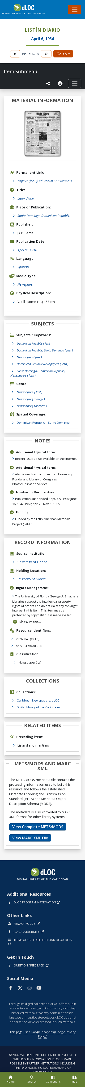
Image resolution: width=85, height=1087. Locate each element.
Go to (61, 54)
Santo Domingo (59, 422)
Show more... (30, 621)
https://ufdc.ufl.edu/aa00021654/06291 (44, 181)
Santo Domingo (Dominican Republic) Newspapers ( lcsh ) (37, 373)
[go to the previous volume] (15, 53)
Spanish (23, 267)
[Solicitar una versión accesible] (61, 83)
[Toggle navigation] (74, 9)
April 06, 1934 (26, 250)
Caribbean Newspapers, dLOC (38, 700)
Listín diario (25, 198)
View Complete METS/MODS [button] (37, 826)
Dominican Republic (31, 422)
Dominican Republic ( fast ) (34, 343)
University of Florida (32, 562)
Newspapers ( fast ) (29, 357)
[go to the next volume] (46, 53)
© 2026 (42, 1063)
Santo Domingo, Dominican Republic (43, 215)
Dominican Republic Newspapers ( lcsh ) (42, 364)
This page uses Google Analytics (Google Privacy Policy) (43, 1034)
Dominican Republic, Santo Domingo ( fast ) (45, 350)
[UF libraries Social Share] (48, 83)
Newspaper (25, 284)
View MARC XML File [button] (30, 838)
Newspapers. (29, 392)
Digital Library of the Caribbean (38, 707)
